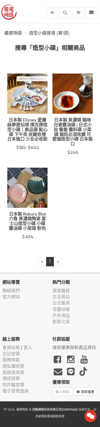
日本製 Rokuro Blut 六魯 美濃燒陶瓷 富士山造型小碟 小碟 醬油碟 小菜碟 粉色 (27, 221)
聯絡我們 (11, 290)
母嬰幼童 (61, 309)
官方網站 (11, 297)
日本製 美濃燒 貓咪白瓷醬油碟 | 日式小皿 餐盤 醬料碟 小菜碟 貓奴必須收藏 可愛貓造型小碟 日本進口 (72, 132)
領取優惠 (87, 392)
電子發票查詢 (15, 391)
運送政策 (11, 378)
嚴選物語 (13, 33)
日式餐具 (61, 303)
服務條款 (11, 360)
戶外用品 (61, 315)
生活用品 (61, 297)
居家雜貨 (61, 290)
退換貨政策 (13, 372)
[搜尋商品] (65, 12)
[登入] (52, 12)
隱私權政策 (13, 366)
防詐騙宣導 (13, 385)
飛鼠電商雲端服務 (47, 416)
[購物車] (78, 12)
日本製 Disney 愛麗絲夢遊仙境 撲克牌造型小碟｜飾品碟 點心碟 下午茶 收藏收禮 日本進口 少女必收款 (27, 130)
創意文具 (61, 321)
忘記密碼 (11, 354)
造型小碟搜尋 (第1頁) (49, 33)
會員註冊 (11, 347)
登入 (28, 347)
